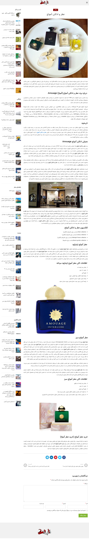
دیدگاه (86, 484)
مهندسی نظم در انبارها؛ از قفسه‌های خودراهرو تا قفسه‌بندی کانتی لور (8, 238)
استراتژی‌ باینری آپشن (9, 402)
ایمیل (64, 504)
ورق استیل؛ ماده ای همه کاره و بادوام (8, 310)
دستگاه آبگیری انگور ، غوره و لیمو (8, 14)
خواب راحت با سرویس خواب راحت (9, 30)
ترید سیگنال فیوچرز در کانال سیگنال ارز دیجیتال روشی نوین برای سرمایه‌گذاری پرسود (8, 394)
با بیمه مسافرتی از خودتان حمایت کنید (8, 215)
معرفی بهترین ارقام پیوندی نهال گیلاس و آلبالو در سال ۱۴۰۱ (8, 47)
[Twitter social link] (60, 457)
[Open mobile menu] (87, 2)
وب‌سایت (41, 504)
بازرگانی (55, 10)
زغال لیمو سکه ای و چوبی (8, 38)
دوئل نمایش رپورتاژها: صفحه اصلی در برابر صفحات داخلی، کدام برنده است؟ (8, 367)
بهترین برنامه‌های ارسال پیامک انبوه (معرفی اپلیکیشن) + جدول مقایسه (7, 23)
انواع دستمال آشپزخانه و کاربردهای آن (8, 137)
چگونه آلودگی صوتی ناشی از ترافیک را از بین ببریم (8, 254)
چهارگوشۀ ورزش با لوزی (8, 89)
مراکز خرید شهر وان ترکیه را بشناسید (7, 207)
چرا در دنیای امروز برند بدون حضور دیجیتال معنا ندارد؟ (8, 350)
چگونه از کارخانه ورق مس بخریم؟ (8, 302)
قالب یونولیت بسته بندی (8, 285)
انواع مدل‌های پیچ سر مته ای (8, 177)
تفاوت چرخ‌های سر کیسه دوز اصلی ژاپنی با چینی (8, 294)
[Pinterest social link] (55, 457)
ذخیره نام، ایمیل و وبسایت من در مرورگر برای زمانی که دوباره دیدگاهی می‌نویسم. (66, 510)
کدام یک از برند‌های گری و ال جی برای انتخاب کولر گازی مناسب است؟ (8, 113)
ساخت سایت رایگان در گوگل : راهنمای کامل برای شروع (8, 384)
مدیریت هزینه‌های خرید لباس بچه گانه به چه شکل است (8, 81)
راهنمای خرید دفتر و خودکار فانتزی (9, 73)
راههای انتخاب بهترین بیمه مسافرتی (7, 223)
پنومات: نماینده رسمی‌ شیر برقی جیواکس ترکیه (7, 262)
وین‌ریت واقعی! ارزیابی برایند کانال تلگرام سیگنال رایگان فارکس (8, 325)
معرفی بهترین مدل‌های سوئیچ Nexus (8, 333)
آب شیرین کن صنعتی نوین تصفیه (9, 154)
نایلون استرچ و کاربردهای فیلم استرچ (8, 169)
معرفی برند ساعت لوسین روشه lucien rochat (8, 161)
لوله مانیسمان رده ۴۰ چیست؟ (9, 270)
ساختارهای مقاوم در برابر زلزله (8, 246)
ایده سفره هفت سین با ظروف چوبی (6, 146)
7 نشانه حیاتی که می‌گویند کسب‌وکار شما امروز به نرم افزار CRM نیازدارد (8, 341)
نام (86, 504)
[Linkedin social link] (51, 457)
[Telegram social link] (47, 457)
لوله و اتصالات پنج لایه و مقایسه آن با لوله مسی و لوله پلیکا (8, 278)
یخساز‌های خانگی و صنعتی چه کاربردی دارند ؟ (7, 129)
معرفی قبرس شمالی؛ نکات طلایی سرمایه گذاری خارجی (7, 199)
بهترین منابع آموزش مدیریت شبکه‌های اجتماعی (7, 376)
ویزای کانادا (11, 191)
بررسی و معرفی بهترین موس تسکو (8, 358)
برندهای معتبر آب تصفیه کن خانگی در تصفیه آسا (8, 55)
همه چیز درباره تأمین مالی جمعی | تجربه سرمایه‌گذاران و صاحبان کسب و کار (8, 64)
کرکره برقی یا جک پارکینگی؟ (7, 120)
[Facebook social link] (64, 457)
